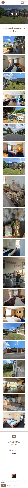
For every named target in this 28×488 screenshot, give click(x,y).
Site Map (16, 449)
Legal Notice (12, 449)
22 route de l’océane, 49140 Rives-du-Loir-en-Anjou (14, 442)
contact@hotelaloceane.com (14, 445)
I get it (3, 485)
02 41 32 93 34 (14, 444)
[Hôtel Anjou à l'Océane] (7, 2)
